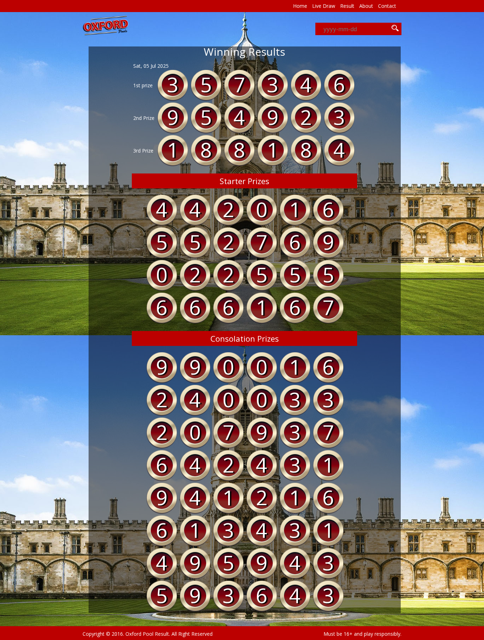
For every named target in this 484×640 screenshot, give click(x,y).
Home (300, 5)
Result (347, 5)
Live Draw (323, 5)
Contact (387, 5)
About (366, 5)
